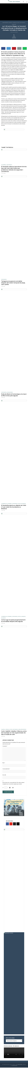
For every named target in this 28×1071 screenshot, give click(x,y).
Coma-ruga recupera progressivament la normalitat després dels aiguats (13, 620)
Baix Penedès (5, 22)
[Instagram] (18, 823)
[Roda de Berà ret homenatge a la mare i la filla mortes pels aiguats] (14, 340)
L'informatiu (22, 22)
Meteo (19, 503)
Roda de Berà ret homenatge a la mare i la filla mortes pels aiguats (14, 394)
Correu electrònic (6, 768)
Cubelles (15, 22)
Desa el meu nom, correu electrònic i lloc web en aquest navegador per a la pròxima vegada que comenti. (13, 783)
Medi (19, 729)
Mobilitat (14, 24)
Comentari (5, 746)
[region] (14, 43)
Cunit (18, 22)
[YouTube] (10, 823)
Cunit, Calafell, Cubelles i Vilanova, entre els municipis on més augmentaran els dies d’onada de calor (14, 732)
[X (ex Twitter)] (14, 823)
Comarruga (3, 503)
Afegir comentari (14, 37)
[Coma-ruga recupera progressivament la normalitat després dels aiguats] (14, 564)
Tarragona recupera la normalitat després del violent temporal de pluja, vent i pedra (13, 282)
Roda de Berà (10, 392)
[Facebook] (7, 823)
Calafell (10, 22)
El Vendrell (3, 164)
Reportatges (23, 729)
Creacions (20, 1064)
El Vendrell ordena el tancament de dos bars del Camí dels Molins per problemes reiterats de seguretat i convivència (14, 169)
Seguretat (23, 503)
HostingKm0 (14, 1065)
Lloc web (4, 774)
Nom (4, 762)
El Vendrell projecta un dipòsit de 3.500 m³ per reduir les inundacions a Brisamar (13, 507)
